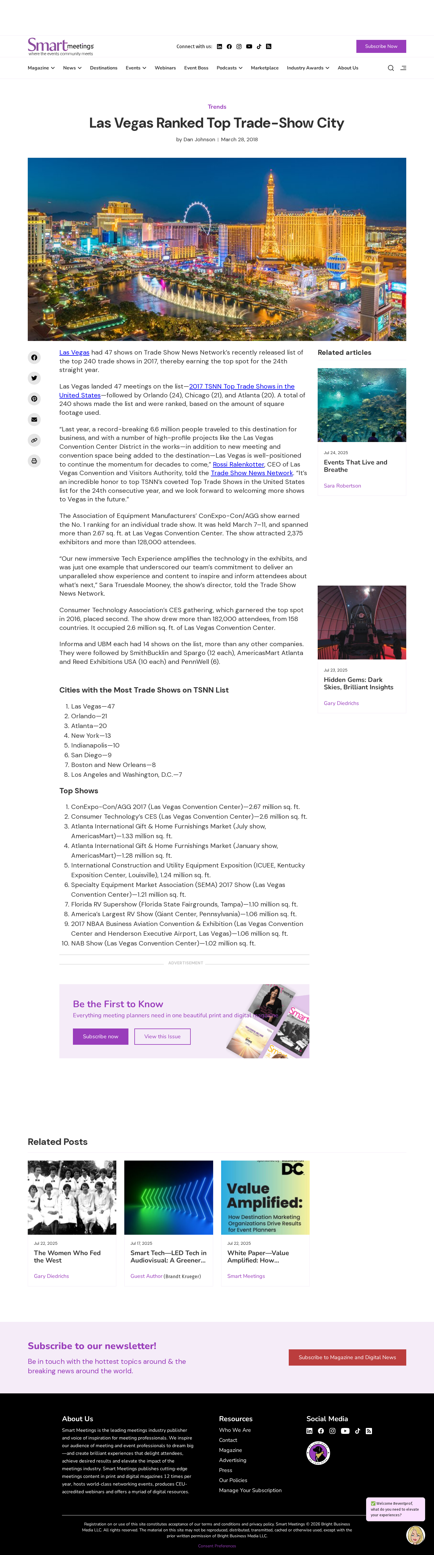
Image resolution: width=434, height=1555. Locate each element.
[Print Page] (34, 460)
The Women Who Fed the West (67, 1257)
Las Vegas (74, 352)
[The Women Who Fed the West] (72, 1197)
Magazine (38, 68)
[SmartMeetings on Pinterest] (34, 398)
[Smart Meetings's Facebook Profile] (229, 46)
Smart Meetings (61, 46)
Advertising (233, 1460)
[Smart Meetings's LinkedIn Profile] (219, 46)
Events (133, 68)
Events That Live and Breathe (355, 466)
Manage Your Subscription (250, 1490)
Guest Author (146, 1276)
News (69, 68)
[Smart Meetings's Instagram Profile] (239, 46)
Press (225, 1470)
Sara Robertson (342, 485)
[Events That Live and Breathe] (362, 405)
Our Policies (233, 1480)
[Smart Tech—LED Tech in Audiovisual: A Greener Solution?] (168, 1197)
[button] (415, 1536)
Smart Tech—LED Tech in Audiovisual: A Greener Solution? (168, 1260)
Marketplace (265, 68)
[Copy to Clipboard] (34, 440)
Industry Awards (305, 68)
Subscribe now (100, 1036)
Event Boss (196, 68)
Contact (228, 1440)
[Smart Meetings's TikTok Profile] (259, 46)
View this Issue (162, 1036)
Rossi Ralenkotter (238, 464)
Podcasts (227, 68)
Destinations (104, 68)
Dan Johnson (199, 139)
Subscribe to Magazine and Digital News (347, 1357)
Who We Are (235, 1430)
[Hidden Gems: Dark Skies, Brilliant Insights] (362, 622)
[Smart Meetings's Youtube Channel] (345, 1430)
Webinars (165, 68)
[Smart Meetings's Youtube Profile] (249, 46)
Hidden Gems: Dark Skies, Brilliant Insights (359, 683)
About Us (348, 68)
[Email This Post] (34, 419)
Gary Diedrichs (341, 703)
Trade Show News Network (252, 473)
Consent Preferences (217, 1546)
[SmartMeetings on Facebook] (34, 357)
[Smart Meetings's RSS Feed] (268, 46)
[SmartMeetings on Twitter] (34, 378)
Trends (217, 107)
